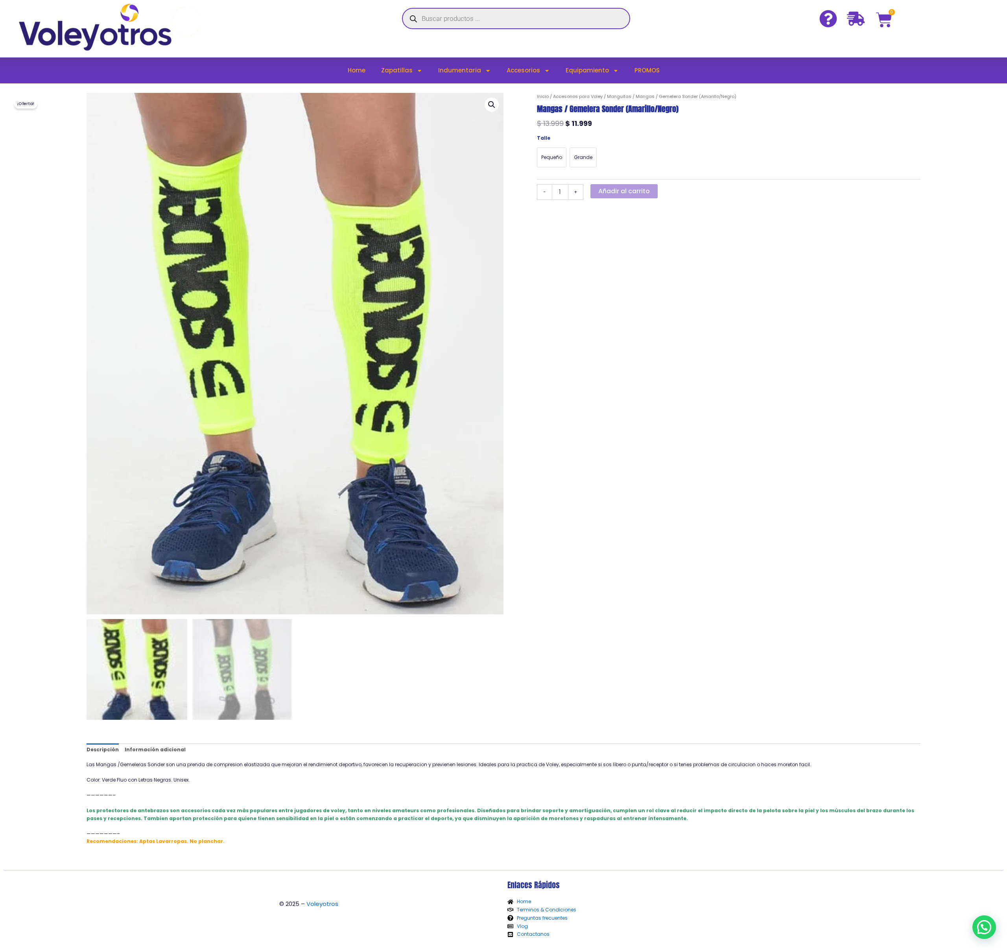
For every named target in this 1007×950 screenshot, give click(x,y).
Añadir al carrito (624, 191)
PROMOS (647, 70)
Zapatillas (397, 70)
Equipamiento (587, 70)
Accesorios (523, 70)
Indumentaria (459, 70)
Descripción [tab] (103, 749)
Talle (543, 138)
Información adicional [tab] (155, 749)
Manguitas (619, 96)
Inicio (543, 96)
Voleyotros (322, 904)
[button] (492, 105)
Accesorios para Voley (578, 96)
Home (356, 70)
